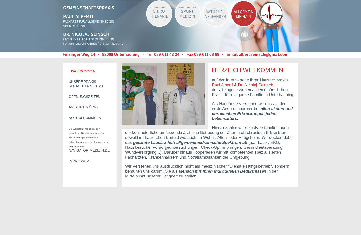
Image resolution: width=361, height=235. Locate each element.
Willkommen (83, 71)
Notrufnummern (85, 118)
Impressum (79, 161)
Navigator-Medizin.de (89, 150)
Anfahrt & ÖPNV (83, 107)
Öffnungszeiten (84, 97)
